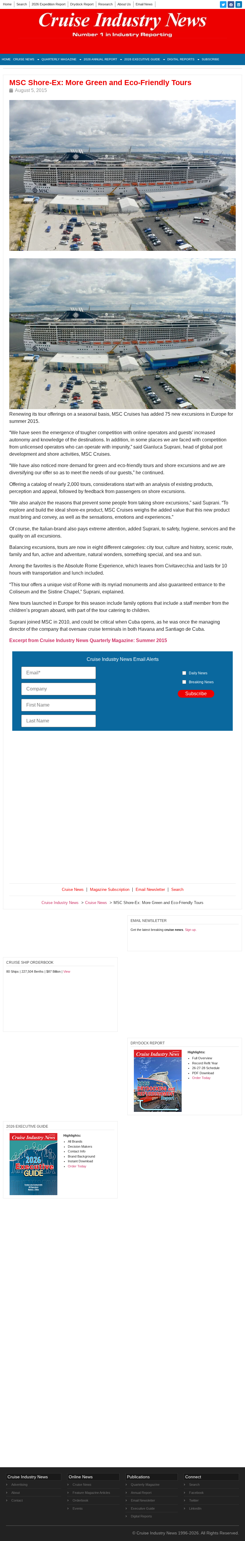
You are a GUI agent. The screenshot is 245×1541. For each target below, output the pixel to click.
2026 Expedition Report (48, 4)
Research (105, 4)
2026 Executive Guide (142, 59)
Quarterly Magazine (59, 59)
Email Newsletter (150, 889)
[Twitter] (223, 4)
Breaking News (201, 682)
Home (7, 4)
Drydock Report (82, 4)
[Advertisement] (122, 808)
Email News (144, 4)
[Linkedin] (238, 4)
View (66, 971)
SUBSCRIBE (210, 59)
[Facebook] (231, 4)
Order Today (201, 1078)
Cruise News (23, 59)
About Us (124, 4)
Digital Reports (181, 59)
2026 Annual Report (100, 59)
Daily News (198, 673)
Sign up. (191, 929)
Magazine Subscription (109, 889)
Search (21, 4)
